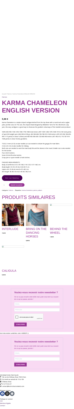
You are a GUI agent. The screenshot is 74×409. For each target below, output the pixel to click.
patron (35, 190)
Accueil (4, 94)
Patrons (9, 94)
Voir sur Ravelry (12, 178)
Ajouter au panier (17, 185)
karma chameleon (27, 190)
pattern (40, 190)
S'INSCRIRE (20, 324)
